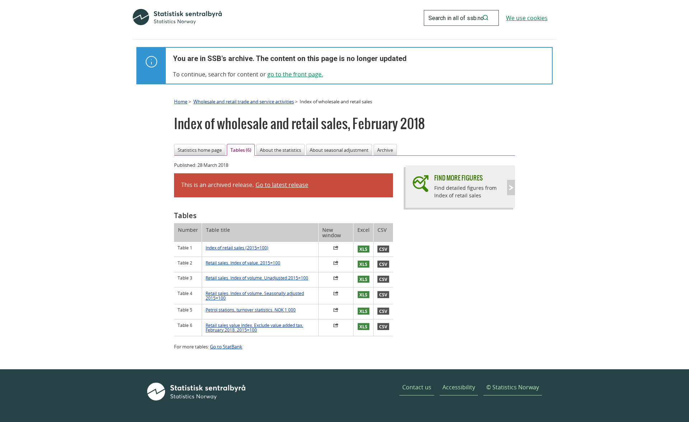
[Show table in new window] (336, 248)
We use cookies (527, 18)
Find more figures (458, 177)
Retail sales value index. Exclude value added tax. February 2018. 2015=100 (254, 327)
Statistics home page (200, 150)
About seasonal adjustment (339, 150)
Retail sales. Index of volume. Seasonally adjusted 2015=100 (255, 295)
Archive (385, 150)
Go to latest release (282, 185)
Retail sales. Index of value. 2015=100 (243, 263)
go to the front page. (295, 74)
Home (180, 101)
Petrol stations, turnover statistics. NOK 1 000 (251, 310)
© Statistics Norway (512, 387)
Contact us (416, 387)
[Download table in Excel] (363, 249)
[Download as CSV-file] (383, 249)
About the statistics (280, 150)
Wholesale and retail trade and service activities (243, 101)
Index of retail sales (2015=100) (237, 247)
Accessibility (458, 387)
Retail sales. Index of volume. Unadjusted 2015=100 (257, 278)
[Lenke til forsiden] (177, 18)
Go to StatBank (226, 346)
